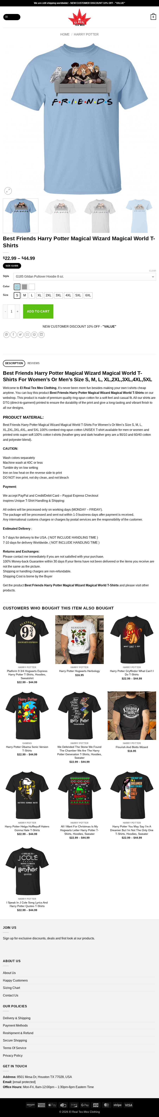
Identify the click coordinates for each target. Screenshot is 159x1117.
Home (65, 34)
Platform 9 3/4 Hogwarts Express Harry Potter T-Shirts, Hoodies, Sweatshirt (27, 674)
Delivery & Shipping (16, 1018)
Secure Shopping (15, 1040)
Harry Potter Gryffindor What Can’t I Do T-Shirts (132, 672)
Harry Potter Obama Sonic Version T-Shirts (27, 748)
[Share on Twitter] (20, 335)
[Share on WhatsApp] (6, 335)
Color (6, 286)
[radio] (17, 287)
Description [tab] (14, 363)
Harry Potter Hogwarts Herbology (79, 671)
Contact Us (10, 995)
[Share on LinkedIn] (41, 335)
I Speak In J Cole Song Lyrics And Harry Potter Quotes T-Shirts (27, 904)
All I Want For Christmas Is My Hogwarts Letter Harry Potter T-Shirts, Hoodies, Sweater (79, 830)
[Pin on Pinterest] (34, 335)
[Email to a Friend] (27, 335)
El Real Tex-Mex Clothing (84, 1111)
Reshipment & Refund (18, 1033)
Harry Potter (86, 34)
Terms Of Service (14, 1048)
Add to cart (38, 311)
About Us (9, 973)
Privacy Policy (12, 1055)
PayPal (23, 495)
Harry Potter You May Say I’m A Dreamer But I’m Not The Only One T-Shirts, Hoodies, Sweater (131, 830)
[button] (12, 17)
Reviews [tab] (34, 363)
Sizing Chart (11, 987)
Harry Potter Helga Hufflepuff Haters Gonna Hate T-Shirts (27, 828)
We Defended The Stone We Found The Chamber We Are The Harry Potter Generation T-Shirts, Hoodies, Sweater (79, 752)
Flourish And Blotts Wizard (132, 747)
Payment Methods (15, 1025)
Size (5, 295)
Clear (152, 271)
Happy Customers (15, 980)
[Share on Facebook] (13, 335)
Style (6, 276)
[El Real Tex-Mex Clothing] (79, 17)
